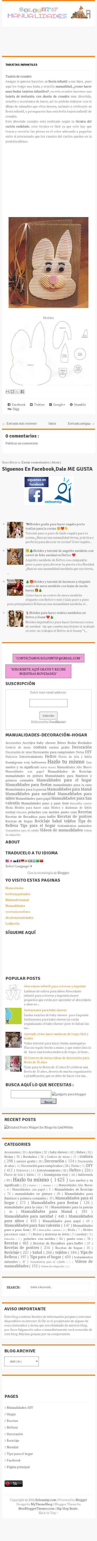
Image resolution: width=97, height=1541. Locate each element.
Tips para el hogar (38, 825)
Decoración (82, 747)
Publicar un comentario (21, 443)
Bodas (72, 742)
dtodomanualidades (19, 917)
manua (52, 767)
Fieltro (52, 756)
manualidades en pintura (25, 775)
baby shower (47, 742)
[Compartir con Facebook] (22, 391)
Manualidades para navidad (31, 793)
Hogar (11, 1414)
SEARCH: (13, 1287)
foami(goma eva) (18, 762)
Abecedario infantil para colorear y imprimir (55, 986)
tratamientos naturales (75, 825)
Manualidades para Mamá (69, 789)
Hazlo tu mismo (67, 761)
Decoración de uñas (19, 752)
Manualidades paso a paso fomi (45, 803)
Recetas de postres (74, 816)
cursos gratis (60, 747)
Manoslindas (14, 888)
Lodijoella (12, 923)
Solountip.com (46, 1500)
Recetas (85, 811)
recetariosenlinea (17, 911)
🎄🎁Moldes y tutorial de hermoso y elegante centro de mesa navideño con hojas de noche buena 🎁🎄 (57, 585)
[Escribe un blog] (12, 391)
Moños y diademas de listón (71, 808)
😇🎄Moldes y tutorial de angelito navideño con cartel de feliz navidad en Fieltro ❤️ (59, 552)
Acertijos (30, 742)
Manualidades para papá (33, 798)
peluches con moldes (44, 812)
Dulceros (12, 757)
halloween (39, 762)
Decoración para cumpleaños (54, 752)
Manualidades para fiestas (29, 784)
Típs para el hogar (20, 1453)
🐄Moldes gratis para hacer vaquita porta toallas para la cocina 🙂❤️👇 (55, 526)
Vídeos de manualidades (62, 830)
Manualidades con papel (26, 771)
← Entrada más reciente (19, 423)
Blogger (63, 873)
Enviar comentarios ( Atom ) (41, 462)
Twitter (39, 404)
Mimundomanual (17, 900)
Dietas (80, 752)
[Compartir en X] (17, 391)
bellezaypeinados (17, 894)
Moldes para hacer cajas (33, 808)
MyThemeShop (42, 1504)
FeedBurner (57, 722)
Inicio (52, 423)
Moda (10, 808)
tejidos (71, 820)
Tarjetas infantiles (21, 65)
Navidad (12, 1447)
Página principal (18, 1467)
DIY (88, 751)
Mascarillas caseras (81, 803)
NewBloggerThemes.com (36, 1508)
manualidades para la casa (72, 785)
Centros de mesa (19, 747)
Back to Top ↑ (48, 1513)
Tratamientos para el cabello (22, 830)
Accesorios (14, 742)
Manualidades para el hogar (64, 780)
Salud (58, 820)
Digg (15, 409)
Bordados (85, 742)
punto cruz (69, 812)
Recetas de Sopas (20, 821)
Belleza (12, 1427)
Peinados (22, 812)
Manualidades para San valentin (32, 1225)
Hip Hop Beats (67, 1508)
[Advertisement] (38, 43)
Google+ (58, 404)
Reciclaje (43, 820)
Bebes (62, 742)
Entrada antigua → (81, 423)
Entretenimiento (32, 756)
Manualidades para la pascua (26, 789)
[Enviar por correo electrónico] (7, 391)
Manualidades (15, 905)
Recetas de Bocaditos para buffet (31, 816)
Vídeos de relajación (53, 1266)
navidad (11, 812)
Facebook (17, 404)
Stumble (79, 404)
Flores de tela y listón (75, 757)
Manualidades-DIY (20, 1407)
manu (44, 767)
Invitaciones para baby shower (45, 1010)
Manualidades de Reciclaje (70, 771)
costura (41, 747)
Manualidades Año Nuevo (74, 767)
